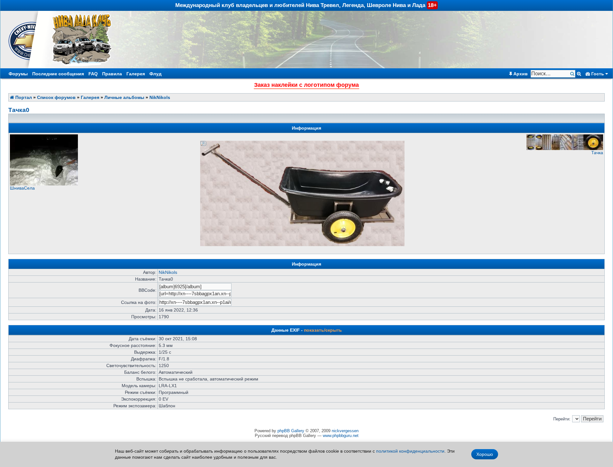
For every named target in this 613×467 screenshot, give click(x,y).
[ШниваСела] (44, 183)
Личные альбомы (124, 97)
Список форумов (56, 97)
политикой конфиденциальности (410, 451)
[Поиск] (573, 74)
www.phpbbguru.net (341, 435)
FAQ (93, 73)
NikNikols (159, 97)
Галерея (135, 73)
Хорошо (484, 454)
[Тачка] (564, 148)
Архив (520, 73)
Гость (597, 73)
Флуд (155, 73)
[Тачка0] (302, 143)
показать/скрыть (323, 330)
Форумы (18, 73)
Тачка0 (18, 110)
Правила (112, 73)
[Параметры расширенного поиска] (579, 74)
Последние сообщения (58, 73)
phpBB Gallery (290, 430)
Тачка (597, 152)
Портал (23, 97)
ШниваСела (22, 188)
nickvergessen (345, 430)
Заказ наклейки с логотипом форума (306, 85)
